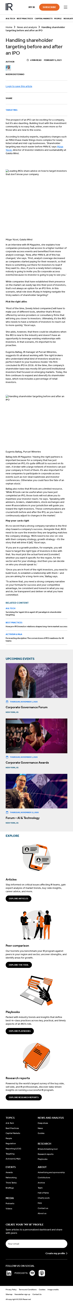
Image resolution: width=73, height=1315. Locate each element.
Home (9, 27)
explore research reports (24, 1097)
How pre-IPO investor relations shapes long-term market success (36, 626)
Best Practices (14, 622)
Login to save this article (19, 86)
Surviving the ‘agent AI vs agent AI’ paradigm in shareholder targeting (33, 613)
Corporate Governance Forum (26, 707)
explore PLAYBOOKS (20, 1031)
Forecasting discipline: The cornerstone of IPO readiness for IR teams (35, 639)
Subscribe (49, 7)
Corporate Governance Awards (27, 762)
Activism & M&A (14, 634)
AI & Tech (10, 608)
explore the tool (19, 965)
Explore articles (18, 898)
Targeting (12, 110)
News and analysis (27, 27)
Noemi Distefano (15, 74)
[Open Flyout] (65, 7)
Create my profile (55, 1253)
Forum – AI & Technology (23, 818)
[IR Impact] (9, 7)
